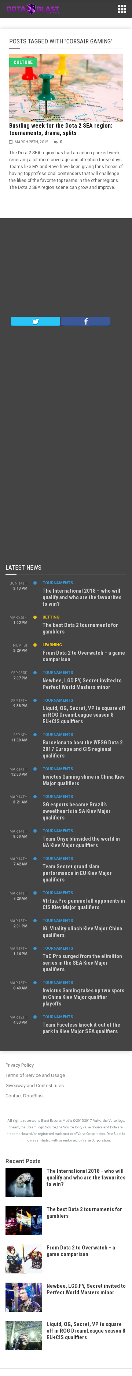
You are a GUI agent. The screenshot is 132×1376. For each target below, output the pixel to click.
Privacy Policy (20, 1065)
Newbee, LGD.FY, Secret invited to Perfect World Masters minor (82, 683)
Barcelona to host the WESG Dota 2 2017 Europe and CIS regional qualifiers (83, 749)
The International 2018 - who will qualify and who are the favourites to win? (86, 1177)
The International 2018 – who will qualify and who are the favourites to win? (82, 597)
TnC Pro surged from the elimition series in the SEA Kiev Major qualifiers (82, 963)
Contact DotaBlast (25, 1095)
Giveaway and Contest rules (35, 1085)
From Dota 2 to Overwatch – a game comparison (81, 1250)
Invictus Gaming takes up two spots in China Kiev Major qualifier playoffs (83, 997)
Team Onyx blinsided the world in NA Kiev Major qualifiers (81, 842)
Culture (23, 62)
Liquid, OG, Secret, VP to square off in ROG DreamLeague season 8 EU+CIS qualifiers (84, 715)
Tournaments (58, 583)
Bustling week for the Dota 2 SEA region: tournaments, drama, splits (60, 129)
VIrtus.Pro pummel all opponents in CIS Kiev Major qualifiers (84, 904)
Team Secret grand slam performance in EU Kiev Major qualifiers (77, 873)
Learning (52, 645)
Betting (51, 617)
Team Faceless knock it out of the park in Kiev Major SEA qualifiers (81, 1028)
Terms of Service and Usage (35, 1075)
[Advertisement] (66, 269)
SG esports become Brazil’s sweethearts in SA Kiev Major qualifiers (77, 811)
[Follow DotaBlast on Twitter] (35, 321)
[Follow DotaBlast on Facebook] (85, 321)
